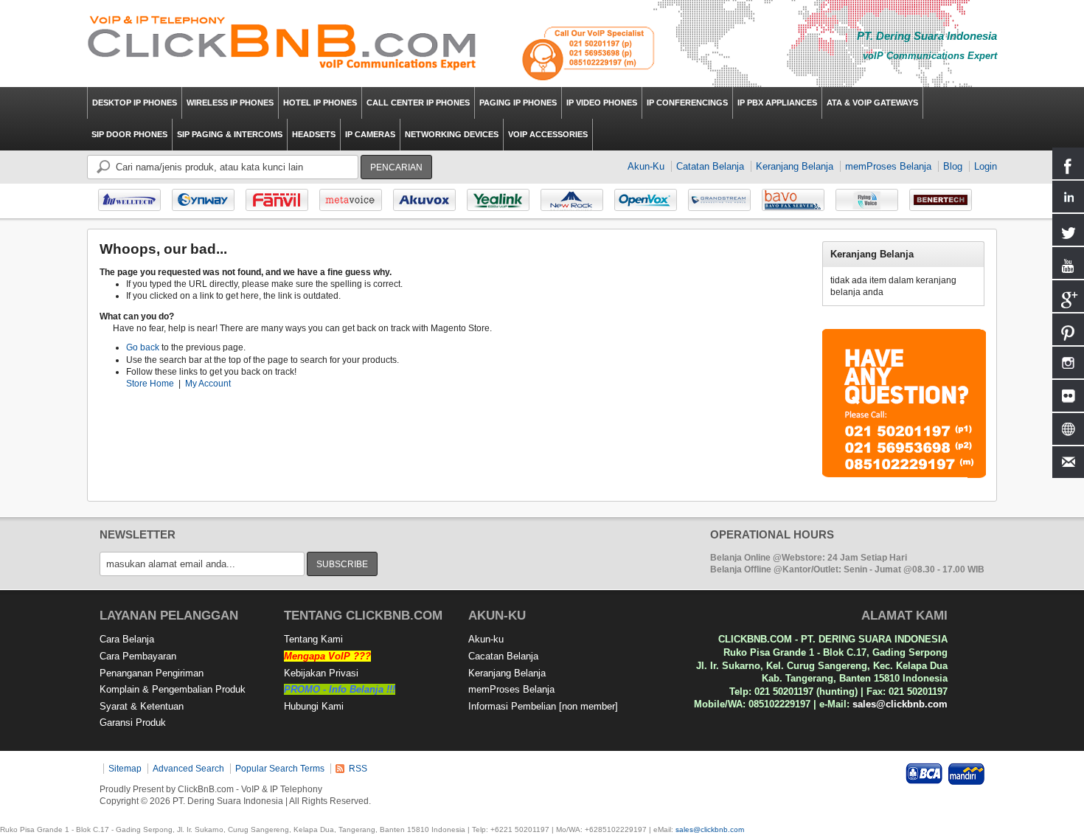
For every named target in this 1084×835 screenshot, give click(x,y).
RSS (358, 768)
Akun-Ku (646, 166)
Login (985, 166)
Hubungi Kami (314, 706)
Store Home (150, 383)
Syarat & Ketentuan (142, 706)
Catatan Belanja (710, 166)
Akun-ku (486, 639)
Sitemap (125, 768)
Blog (952, 166)
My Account (208, 383)
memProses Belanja (888, 166)
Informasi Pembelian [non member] (543, 706)
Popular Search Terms (279, 768)
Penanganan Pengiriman (152, 673)
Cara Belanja (127, 639)
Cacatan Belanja (503, 656)
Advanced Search (188, 768)
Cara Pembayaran (138, 656)
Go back (142, 347)
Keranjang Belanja (794, 166)
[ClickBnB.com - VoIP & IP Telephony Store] (282, 43)
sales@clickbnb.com (900, 704)
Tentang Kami (313, 639)
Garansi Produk (133, 722)
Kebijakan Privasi (321, 673)
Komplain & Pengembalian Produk (173, 689)
